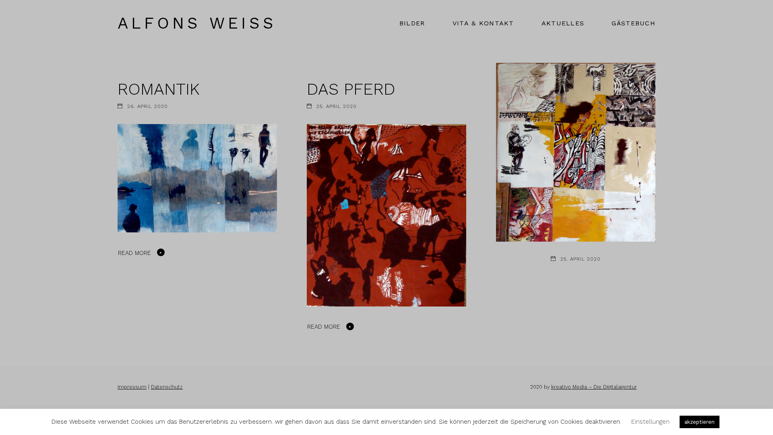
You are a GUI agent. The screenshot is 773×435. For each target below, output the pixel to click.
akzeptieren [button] (699, 422)
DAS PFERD (351, 89)
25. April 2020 (336, 106)
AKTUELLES (563, 23)
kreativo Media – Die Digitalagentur (594, 387)
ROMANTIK (159, 89)
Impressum (132, 387)
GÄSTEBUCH (633, 23)
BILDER (412, 23)
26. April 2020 (147, 106)
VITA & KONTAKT (483, 23)
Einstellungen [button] (650, 421)
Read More (134, 253)
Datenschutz (167, 387)
